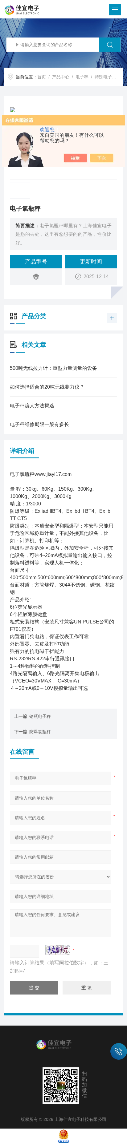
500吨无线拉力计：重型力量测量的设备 (53, 368)
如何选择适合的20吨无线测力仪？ (47, 387)
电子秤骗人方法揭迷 (32, 405)
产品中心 (60, 76)
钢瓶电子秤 (40, 716)
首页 (41, 76)
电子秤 (82, 76)
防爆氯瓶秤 (40, 731)
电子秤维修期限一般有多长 (39, 424)
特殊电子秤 (105, 76)
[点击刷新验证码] (57, 950)
